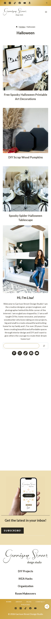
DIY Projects (25, 571)
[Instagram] (10, 3)
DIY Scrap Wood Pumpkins (25, 157)
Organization (25, 586)
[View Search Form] (46, 3)
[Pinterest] (5, 3)
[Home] (17, 27)
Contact (40, 602)
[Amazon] (29, 3)
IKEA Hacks (25, 578)
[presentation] (25, 67)
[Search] (44, 345)
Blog (29, 602)
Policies (25, 605)
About (19, 602)
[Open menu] (46, 12)
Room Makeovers (25, 593)
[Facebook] (20, 3)
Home (9, 602)
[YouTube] (25, 3)
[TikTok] (15, 3)
